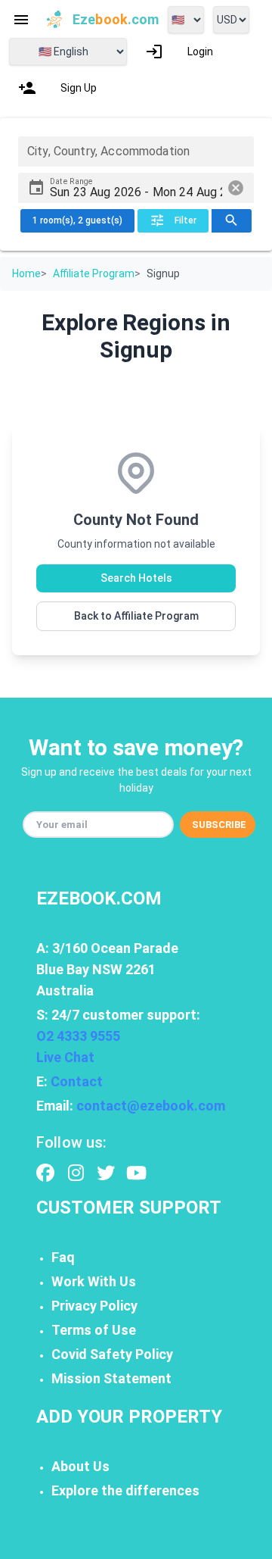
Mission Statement (111, 1378)
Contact (77, 1081)
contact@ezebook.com (150, 1106)
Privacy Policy (94, 1306)
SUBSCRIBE (219, 824)
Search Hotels (136, 578)
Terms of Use (93, 1330)
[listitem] (179, 51)
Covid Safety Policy (112, 1354)
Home (26, 273)
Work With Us (93, 1281)
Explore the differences (125, 1490)
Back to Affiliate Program (136, 616)
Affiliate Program (93, 273)
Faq (63, 1257)
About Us (80, 1466)
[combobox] (136, 151)
